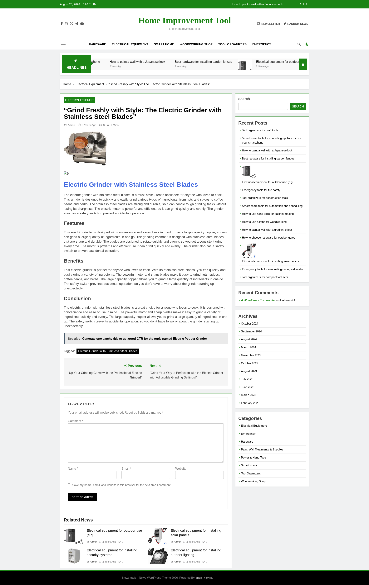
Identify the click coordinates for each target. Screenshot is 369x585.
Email (126, 468)
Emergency (261, 44)
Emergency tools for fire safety (261, 190)
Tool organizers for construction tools (265, 197)
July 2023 (247, 379)
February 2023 (250, 403)
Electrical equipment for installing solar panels (270, 261)
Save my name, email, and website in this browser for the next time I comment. (121, 485)
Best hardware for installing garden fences (188, 61)
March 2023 (248, 395)
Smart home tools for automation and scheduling (272, 205)
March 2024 (248, 347)
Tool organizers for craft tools (260, 130)
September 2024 (251, 331)
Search (244, 99)
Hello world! (287, 300)
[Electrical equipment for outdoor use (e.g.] (230, 66)
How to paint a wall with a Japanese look (257, 4)
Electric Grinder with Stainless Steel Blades (131, 184)
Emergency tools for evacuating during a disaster (272, 269)
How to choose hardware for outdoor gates (268, 237)
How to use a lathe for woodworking (264, 221)
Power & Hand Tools (254, 457)
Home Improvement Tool (184, 20)
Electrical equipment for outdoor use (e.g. (269, 61)
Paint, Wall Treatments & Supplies (262, 449)
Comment (75, 421)
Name (73, 468)
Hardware (97, 44)
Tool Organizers (232, 44)
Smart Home (164, 44)
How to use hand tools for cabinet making (268, 213)
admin (72, 124)
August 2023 (249, 371)
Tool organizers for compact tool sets (265, 277)
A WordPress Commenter (258, 300)
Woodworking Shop (196, 44)
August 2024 (249, 339)
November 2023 (251, 355)
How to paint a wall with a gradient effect (267, 229)
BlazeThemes (203, 577)
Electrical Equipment (130, 44)
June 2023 (247, 387)
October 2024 (249, 323)
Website (180, 468)
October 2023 (249, 363)
